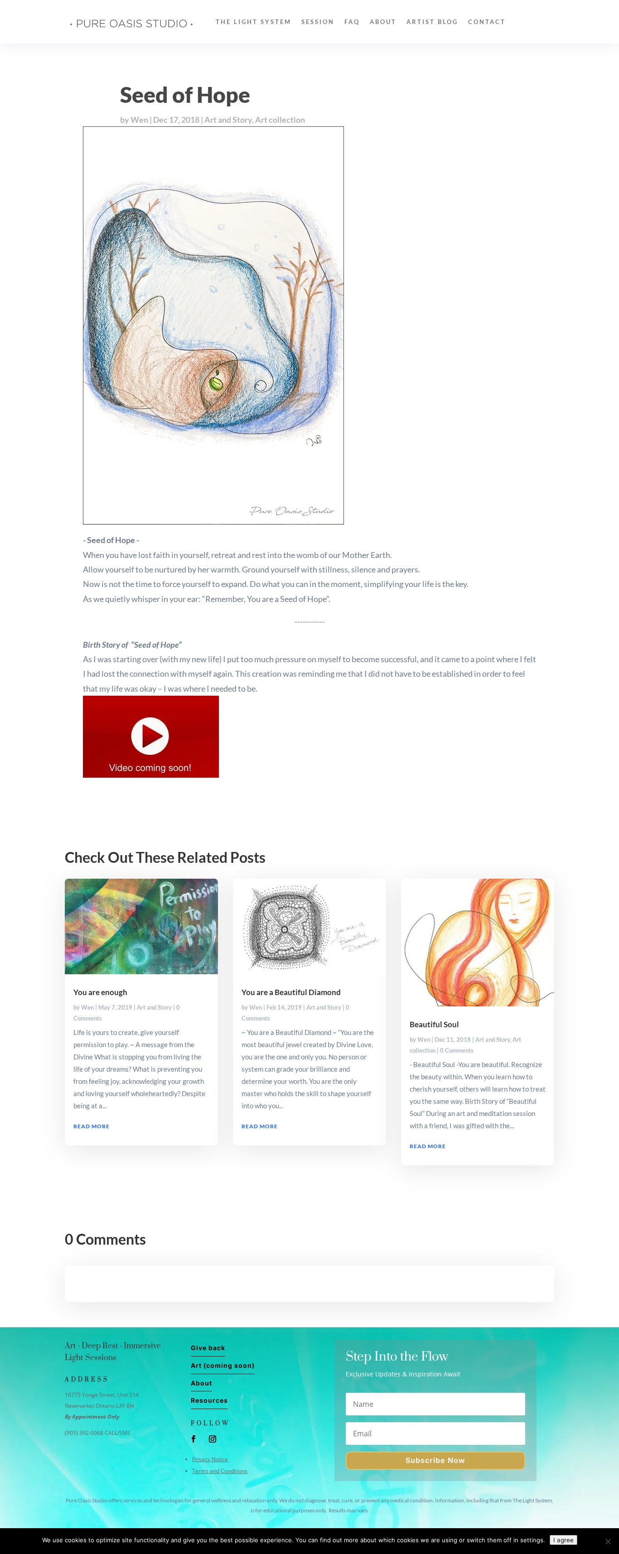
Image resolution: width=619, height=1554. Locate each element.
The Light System (253, 21)
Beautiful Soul (434, 1024)
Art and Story (228, 120)
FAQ (352, 21)
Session (317, 21)
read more (91, 1126)
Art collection (280, 120)
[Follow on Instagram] (212, 1439)
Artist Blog (432, 21)
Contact (487, 21)
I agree (563, 1540)
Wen (139, 120)
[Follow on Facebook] (193, 1439)
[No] (607, 1541)
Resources (209, 1400)
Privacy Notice (210, 1459)
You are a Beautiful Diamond (291, 992)
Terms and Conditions (219, 1471)
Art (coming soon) (223, 1365)
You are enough (100, 992)
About (383, 21)
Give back (208, 1348)
